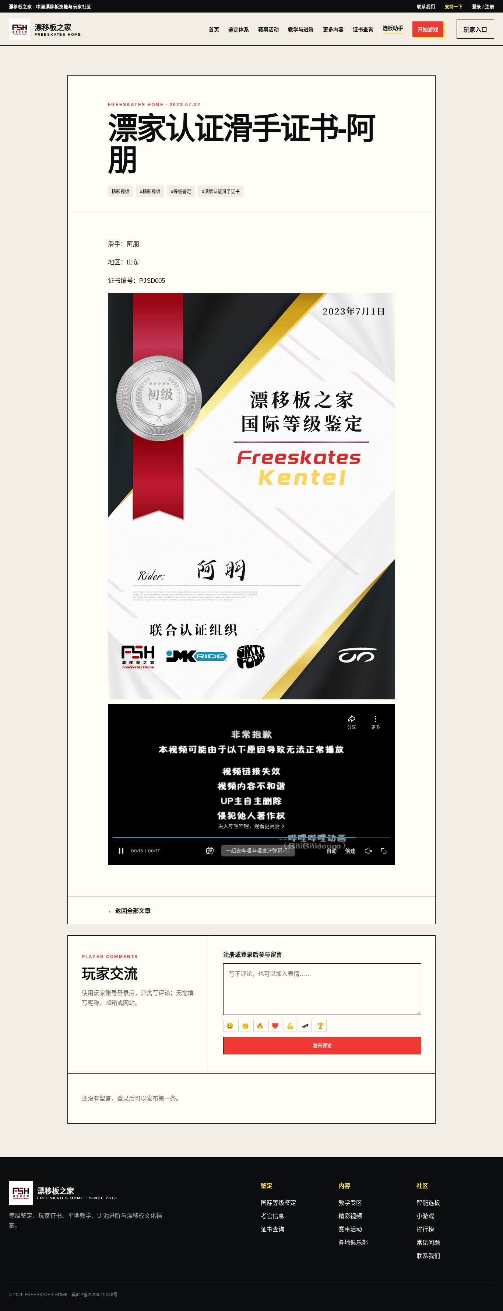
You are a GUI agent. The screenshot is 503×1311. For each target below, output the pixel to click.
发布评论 (322, 1046)
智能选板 (428, 1203)
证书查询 (363, 29)
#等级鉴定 (181, 191)
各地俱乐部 (353, 1242)
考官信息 (272, 1216)
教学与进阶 (301, 29)
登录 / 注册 (483, 7)
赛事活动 (268, 29)
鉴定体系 (238, 29)
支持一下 (453, 7)
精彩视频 (120, 191)
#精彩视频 (150, 191)
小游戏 (425, 1216)
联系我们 (426, 7)
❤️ (275, 1026)
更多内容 (333, 29)
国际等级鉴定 (278, 1203)
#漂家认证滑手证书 (221, 191)
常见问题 (428, 1242)
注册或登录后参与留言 (252, 955)
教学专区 (350, 1203)
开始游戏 (428, 29)
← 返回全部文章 (129, 911)
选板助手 (393, 28)
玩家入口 (475, 30)
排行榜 (425, 1229)
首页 (214, 29)
